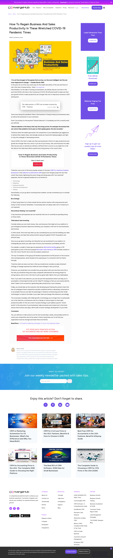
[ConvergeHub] (19, 7)
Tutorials (60, 495)
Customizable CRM (79, 500)
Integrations (45, 528)
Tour (33, 7)
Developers (45, 524)
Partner (44, 504)
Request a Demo (47, 518)
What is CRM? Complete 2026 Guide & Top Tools (80, 526)
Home (9, 14)
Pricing (64, 7)
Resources (71, 7)
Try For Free (97, 7)
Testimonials (45, 501)
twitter (18, 508)
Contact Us (45, 498)
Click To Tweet (51, 107)
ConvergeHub (39, 87)
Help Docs (61, 498)
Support (60, 504)
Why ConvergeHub (48, 7)
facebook (14, 508)
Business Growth (95, 495)
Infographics (61, 501)
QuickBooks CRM (79, 509)
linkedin (10, 508)
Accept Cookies (71, 551)
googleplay (14, 515)
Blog (14, 14)
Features (38, 7)
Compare (44, 521)
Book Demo (85, 7)
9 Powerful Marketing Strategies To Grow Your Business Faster (40, 323)
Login (76, 7)
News (43, 508)
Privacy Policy (84, 551)
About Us (44, 495)
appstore (25, 515)
